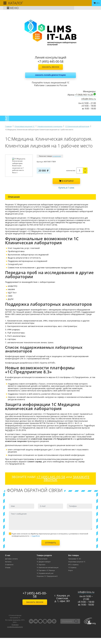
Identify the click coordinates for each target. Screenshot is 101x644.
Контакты (8, 562)
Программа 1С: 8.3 (74, 559)
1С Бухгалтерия (42, 559)
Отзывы (7, 567)
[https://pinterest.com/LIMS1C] (49, 621)
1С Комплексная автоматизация (47, 567)
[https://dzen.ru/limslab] (40, 621)
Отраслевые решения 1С (76, 562)
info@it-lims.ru (88, 99)
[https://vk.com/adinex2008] (31, 621)
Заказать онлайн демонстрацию (50, 75)
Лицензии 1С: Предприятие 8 (47, 576)
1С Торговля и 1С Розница (46, 570)
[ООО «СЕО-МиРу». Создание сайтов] (90, 621)
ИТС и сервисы (73, 565)
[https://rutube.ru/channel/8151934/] (45, 621)
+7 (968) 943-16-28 (84, 94)
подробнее (35, 536)
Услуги (70, 570)
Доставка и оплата (11, 559)
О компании (9, 565)
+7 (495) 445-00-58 (35, 595)
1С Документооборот (44, 562)
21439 (9, 430)
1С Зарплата (41, 565)
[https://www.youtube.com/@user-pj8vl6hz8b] (35, 621)
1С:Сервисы (72, 567)
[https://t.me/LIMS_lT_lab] (54, 621)
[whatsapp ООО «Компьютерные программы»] (94, 94)
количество (70, 170)
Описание (14, 196)
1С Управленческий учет (45, 573)
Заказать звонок (50, 67)
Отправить (50, 542)
